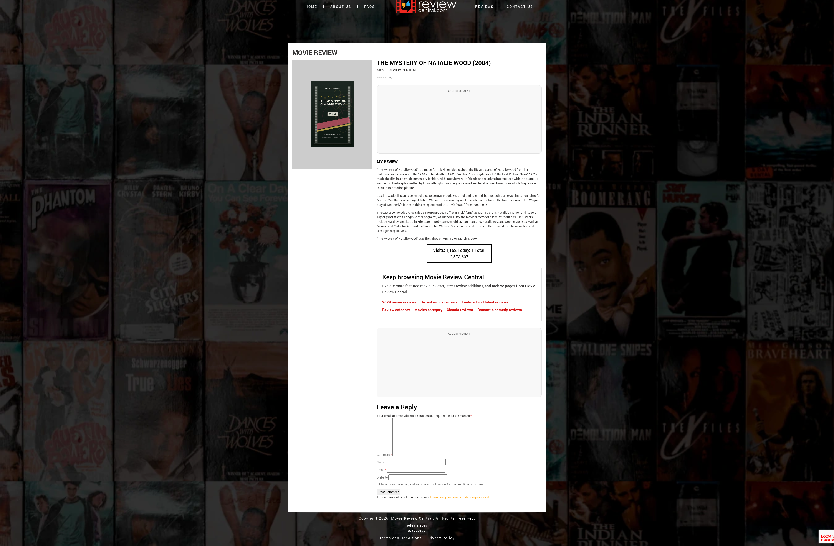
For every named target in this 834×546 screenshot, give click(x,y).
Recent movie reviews (438, 302)
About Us (340, 6)
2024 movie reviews (399, 302)
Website (382, 477)
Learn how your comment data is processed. (460, 497)
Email (381, 470)
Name (382, 462)
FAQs (369, 6)
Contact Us (520, 6)
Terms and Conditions (400, 538)
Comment (384, 455)
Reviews (484, 6)
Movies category (428, 309)
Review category (396, 309)
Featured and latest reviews (485, 302)
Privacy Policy (441, 538)
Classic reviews (460, 309)
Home (311, 6)
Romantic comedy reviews (499, 309)
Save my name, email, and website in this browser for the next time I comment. (432, 484)
